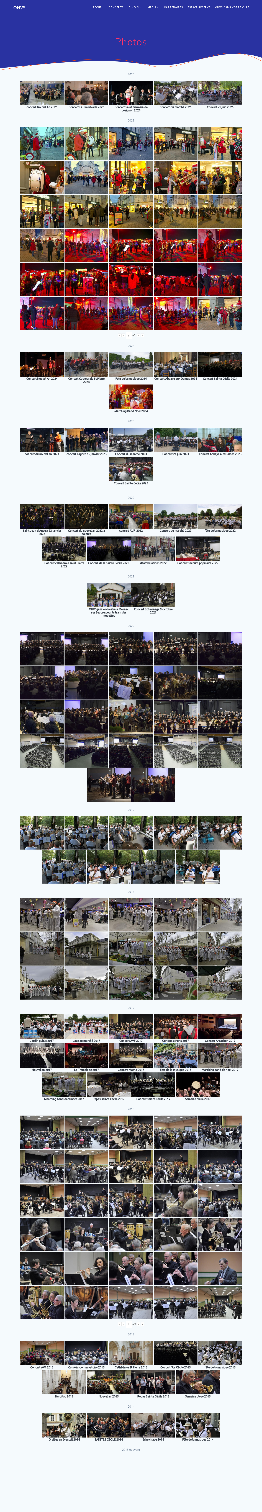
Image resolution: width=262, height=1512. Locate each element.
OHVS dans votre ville (232, 7)
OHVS (19, 7)
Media (152, 7)
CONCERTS (116, 7)
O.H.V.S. (134, 7)
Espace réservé (199, 7)
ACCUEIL (98, 7)
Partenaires (173, 7)
